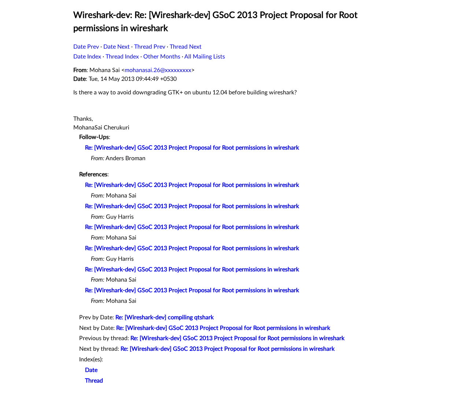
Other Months (161, 57)
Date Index (87, 57)
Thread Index (122, 57)
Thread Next (186, 47)
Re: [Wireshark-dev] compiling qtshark (164, 317)
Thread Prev (149, 47)
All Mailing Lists (204, 57)
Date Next (116, 47)
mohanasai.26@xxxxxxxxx (158, 70)
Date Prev (86, 47)
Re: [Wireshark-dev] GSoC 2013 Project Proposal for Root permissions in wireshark (192, 148)
